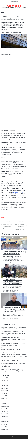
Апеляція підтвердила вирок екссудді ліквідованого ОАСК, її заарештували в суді (14, 251)
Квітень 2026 (4, 388)
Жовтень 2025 (5, 403)
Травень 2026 (4, 385)
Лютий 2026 (4, 393)
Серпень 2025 (4, 408)
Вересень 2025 (5, 406)
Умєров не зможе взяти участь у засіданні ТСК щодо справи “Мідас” (14, 309)
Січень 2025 (4, 426)
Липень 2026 (4, 380)
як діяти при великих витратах (9, 352)
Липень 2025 (4, 411)
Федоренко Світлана (15, 32)
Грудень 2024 (4, 429)
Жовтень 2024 (5, 432)
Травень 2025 (4, 416)
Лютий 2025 (4, 424)
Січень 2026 (4, 396)
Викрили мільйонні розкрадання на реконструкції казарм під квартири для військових (12, 280)
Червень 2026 (4, 383)
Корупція (3, 217)
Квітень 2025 (4, 419)
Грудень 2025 (4, 398)
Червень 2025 (4, 414)
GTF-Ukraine (14, 5)
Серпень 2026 (4, 377)
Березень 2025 (5, 421)
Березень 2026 (5, 390)
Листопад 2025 (5, 401)
